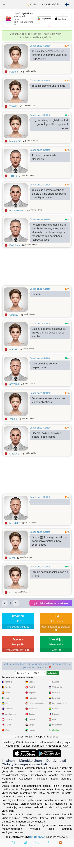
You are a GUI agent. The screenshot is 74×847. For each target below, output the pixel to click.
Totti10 (13, 175)
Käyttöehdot (13, 745)
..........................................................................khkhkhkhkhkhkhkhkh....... (51, 502)
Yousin (13, 418)
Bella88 (13, 349)
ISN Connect (37, 836)
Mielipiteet (53, 736)
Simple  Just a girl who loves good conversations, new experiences (49, 541)
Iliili (11, 592)
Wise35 (13, 106)
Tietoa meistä (46, 742)
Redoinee (14, 245)
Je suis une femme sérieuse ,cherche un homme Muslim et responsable (49, 54)
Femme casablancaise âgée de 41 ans (50, 573)
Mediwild (14, 453)
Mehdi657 (14, 523)
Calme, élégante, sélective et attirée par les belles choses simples (49, 332)
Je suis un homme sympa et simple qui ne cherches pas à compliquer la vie (49, 193)
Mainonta (30, 742)
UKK (65, 745)
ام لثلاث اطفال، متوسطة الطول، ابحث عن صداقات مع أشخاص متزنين (51, 124)
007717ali (14, 384)
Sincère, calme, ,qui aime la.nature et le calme (46, 434)
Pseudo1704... (17, 210)
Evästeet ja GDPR (13, 742)
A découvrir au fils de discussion (44, 157)
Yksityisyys (63, 742)
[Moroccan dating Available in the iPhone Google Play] (49, 751)
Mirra (12, 557)
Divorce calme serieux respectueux (44, 365)
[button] (4, 4)
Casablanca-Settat (40, 45)
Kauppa (40, 736)
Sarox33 (13, 314)
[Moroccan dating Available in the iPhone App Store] (25, 751)
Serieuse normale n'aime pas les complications (48, 400)
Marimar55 (15, 141)
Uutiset (19, 736)
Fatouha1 (14, 71)
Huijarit (29, 736)
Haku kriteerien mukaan (53, 603)
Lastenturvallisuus (33, 745)
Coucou (36, 294)
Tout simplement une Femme (48, 85)
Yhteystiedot (53, 745)
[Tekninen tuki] (60, 842)
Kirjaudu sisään (50, 4)
